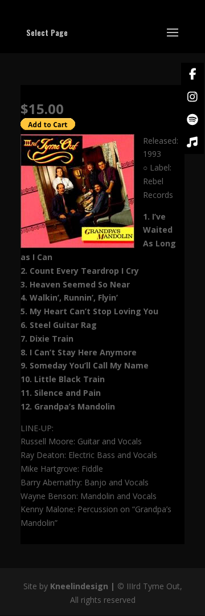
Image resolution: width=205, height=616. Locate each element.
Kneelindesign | (83, 586)
